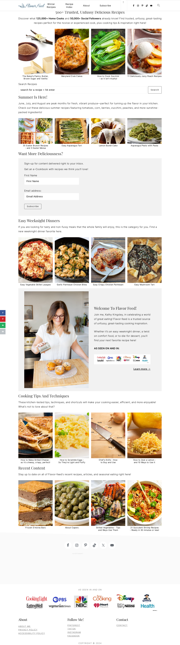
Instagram (74, 632)
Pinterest (73, 625)
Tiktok (71, 628)
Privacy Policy (27, 629)
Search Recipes (27, 84)
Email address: (33, 190)
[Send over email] (3, 325)
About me (24, 626)
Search (155, 90)
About (86, 5)
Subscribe (105, 5)
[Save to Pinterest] (3, 319)
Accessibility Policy (31, 633)
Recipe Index (69, 5)
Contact (122, 625)
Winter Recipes (51, 5)
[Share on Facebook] (3, 313)
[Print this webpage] (3, 331)
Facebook (73, 636)
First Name (30, 175)
